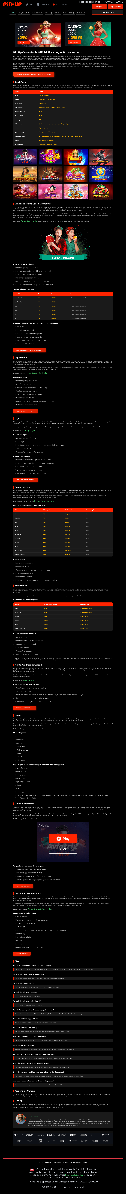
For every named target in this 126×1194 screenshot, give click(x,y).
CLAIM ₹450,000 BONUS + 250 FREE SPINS (34, 74)
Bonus (58, 12)
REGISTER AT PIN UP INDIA (25, 411)
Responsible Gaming (61, 1162)
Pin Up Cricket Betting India (39, 909)
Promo (31, 4)
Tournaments (45, 4)
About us (81, 12)
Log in (99, 6)
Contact (48, 1162)
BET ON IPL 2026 (22, 953)
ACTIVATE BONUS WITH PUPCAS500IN (29, 350)
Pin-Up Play (68, 12)
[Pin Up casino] (12, 4)
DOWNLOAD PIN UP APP (25, 708)
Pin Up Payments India (44, 501)
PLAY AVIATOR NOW (23, 886)
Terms (85, 1162)
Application (37, 12)
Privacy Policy (75, 1162)
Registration (115, 6)
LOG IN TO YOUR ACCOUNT (25, 480)
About (41, 1162)
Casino (13, 12)
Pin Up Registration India (36, 373)
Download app (107, 12)
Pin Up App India (30, 680)
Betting (49, 12)
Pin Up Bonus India (29, 221)
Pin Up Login (29, 431)
